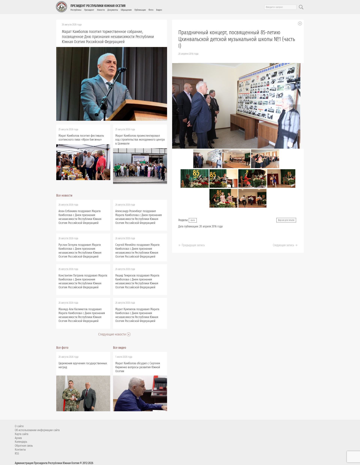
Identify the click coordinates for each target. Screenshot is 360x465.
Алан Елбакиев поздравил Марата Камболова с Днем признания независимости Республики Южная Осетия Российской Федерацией (79, 217)
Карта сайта (21, 434)
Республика (75, 9)
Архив (18, 438)
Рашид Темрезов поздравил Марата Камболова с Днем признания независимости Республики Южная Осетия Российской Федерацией (137, 281)
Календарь (21, 441)
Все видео (119, 348)
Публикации (140, 9)
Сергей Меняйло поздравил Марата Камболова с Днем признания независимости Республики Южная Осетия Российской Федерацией (137, 251)
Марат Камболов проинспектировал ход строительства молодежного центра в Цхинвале (140, 139)
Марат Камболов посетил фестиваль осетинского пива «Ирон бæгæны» (81, 138)
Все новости (64, 195)
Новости (101, 9)
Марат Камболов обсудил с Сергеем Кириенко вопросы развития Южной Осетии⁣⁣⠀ (137, 367)
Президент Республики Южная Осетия (97, 6)
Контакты (20, 449)
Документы (112, 9)
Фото (150, 9)
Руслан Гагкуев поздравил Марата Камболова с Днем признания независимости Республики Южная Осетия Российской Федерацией (79, 251)
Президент (89, 9)
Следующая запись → (285, 245)
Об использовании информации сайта (37, 430)
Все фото (62, 348)
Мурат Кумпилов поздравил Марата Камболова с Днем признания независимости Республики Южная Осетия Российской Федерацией (137, 315)
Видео (159, 9)
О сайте (19, 426)
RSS (17, 453)
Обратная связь (24, 445)
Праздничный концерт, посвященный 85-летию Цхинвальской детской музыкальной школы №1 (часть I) (236, 39)
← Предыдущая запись (191, 245)
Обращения (126, 9)
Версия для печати (286, 220)
